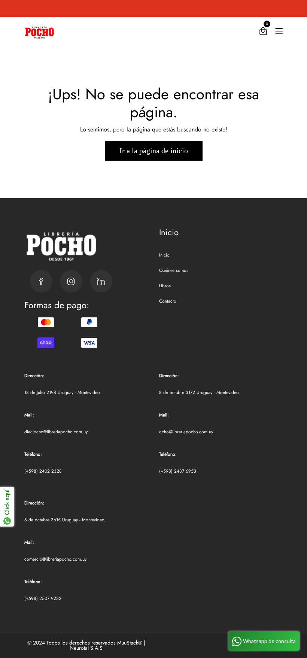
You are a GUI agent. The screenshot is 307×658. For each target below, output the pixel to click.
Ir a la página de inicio (153, 150)
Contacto (167, 301)
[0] (263, 33)
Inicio (164, 255)
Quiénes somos (173, 270)
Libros (165, 285)
